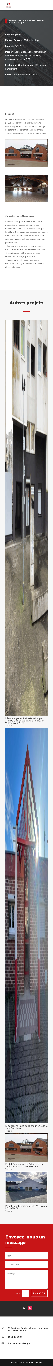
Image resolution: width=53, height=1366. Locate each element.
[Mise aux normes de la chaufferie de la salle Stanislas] (26, 925)
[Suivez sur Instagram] (30, 1308)
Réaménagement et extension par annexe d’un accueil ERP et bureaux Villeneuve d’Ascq (24, 720)
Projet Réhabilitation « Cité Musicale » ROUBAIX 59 (26, 1207)
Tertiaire (8, 725)
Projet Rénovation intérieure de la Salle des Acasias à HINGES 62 (24, 1165)
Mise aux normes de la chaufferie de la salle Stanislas (26, 1127)
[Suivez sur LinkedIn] (24, 1308)
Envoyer (39, 1293)
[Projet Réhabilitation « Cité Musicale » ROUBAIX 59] (26, 1187)
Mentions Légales (34, 1362)
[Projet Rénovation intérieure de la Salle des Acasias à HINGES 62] (26, 1147)
